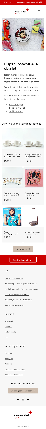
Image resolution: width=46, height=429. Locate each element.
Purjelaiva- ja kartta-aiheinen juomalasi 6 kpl (11, 195)
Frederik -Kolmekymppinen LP (11, 233)
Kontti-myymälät (17, 108)
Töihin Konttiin (16, 111)
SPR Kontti (25, 426)
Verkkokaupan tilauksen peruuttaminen (22, 289)
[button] (5, 11)
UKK (6, 337)
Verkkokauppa (16, 104)
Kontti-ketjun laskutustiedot (17, 294)
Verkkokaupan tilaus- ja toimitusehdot (21, 284)
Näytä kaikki (21, 249)
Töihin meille (10, 332)
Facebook (9, 353)
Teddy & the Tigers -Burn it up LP (32, 194)
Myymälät (9, 321)
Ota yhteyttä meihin (21, 260)
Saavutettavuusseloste (14, 305)
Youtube (8, 364)
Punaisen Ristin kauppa (15, 369)
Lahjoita (8, 326)
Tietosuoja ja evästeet (14, 278)
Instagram (9, 358)
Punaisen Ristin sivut (14, 374)
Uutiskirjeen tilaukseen (21, 391)
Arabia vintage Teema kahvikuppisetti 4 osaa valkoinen (12, 156)
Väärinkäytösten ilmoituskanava (18, 300)
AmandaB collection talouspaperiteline (32, 233)
